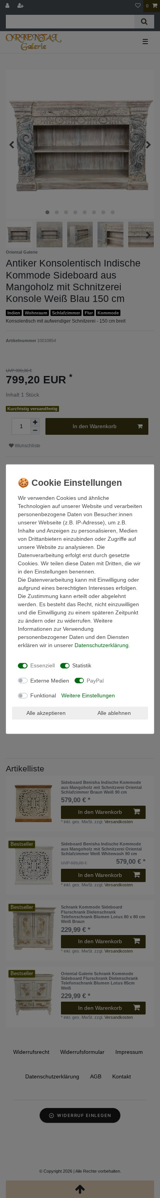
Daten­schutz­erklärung (102, 645)
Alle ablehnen (114, 712)
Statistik (81, 665)
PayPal (95, 680)
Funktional (43, 695)
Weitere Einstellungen (88, 695)
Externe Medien (49, 680)
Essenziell (42, 665)
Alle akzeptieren (46, 712)
